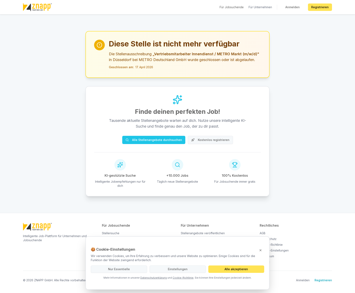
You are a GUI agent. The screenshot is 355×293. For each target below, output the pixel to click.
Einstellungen (178, 269)
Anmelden (292, 7)
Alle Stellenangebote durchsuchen (157, 140)
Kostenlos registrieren (213, 140)
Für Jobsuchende (232, 7)
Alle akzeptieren (236, 269)
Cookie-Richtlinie (183, 277)
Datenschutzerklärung (153, 277)
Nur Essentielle (119, 269)
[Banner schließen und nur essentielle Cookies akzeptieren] (260, 250)
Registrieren (320, 7)
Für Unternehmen (260, 7)
